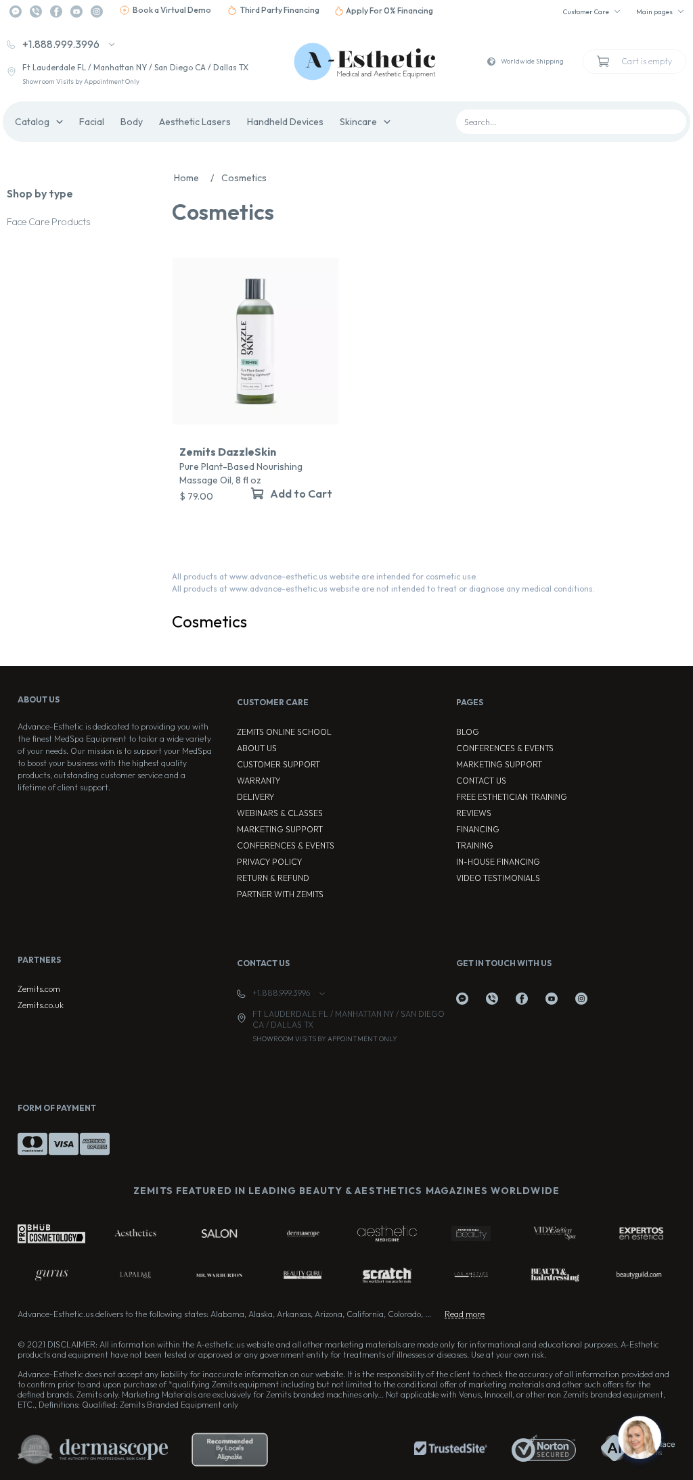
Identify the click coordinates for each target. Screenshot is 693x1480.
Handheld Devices (285, 122)
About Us (257, 748)
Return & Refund (273, 878)
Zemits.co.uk (41, 1005)
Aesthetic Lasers (195, 122)
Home (194, 178)
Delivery (255, 797)
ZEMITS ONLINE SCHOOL (284, 732)
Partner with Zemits (280, 894)
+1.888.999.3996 (60, 44)
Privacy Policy (269, 862)
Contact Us (481, 780)
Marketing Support (280, 829)
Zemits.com (39, 989)
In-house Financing (498, 862)
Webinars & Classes (280, 813)
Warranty (258, 780)
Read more (465, 1314)
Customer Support (278, 764)
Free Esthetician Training (511, 797)
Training (474, 845)
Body (131, 122)
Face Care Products (48, 222)
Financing (477, 829)
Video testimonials (498, 878)
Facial (91, 122)
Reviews (473, 813)
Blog (467, 732)
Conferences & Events (285, 845)
